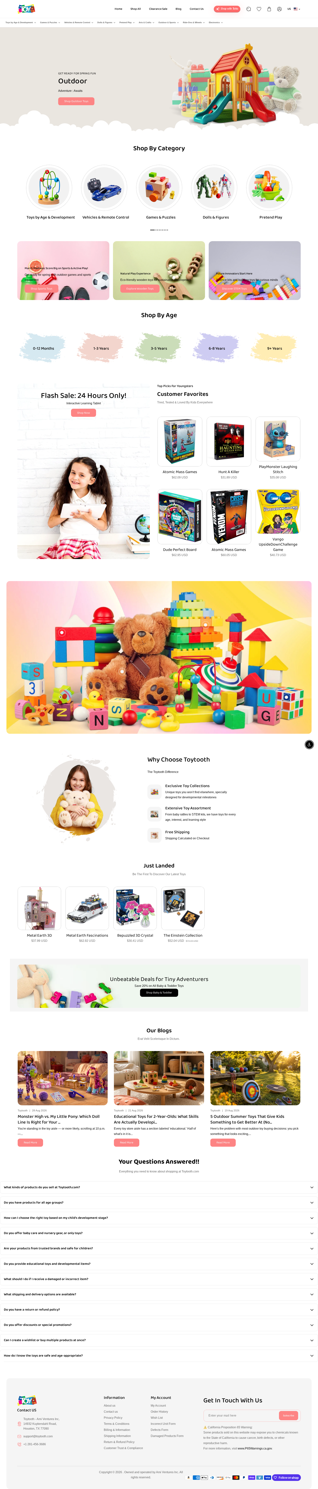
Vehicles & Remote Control (77, 22)
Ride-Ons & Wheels (192, 22)
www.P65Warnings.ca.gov (255, 1448)
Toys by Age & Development (19, 22)
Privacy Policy (113, 1417)
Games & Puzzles (48, 22)
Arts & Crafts (145, 22)
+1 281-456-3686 (34, 1444)
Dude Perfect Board (180, 550)
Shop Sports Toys (41, 288)
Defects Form (159, 1429)
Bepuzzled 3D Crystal (135, 935)
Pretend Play (125, 22)
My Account (158, 1405)
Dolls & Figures (104, 22)
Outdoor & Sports (167, 22)
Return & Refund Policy (119, 1442)
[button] (298, 1077)
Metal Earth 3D (39, 935)
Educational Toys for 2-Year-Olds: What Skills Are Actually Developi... (156, 1119)
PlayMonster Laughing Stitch (278, 469)
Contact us (111, 1411)
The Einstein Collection (183, 935)
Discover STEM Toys (234, 288)
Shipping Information (117, 1435)
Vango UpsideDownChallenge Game (278, 545)
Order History (159, 1411)
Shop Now (83, 413)
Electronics (214, 22)
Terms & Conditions (116, 1423)
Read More (30, 1142)
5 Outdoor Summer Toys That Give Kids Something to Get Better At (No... (247, 1119)
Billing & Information (117, 1429)
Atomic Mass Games (180, 472)
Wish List (157, 1417)
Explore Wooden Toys (139, 288)
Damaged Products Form (167, 1435)
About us (109, 1405)
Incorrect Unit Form (163, 1423)
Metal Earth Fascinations (87, 935)
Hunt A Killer (228, 472)
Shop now (65, 98)
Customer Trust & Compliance (123, 1448)
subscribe (288, 1416)
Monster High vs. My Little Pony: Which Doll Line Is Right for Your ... (59, 1119)
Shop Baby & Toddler (159, 992)
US (289, 9)
